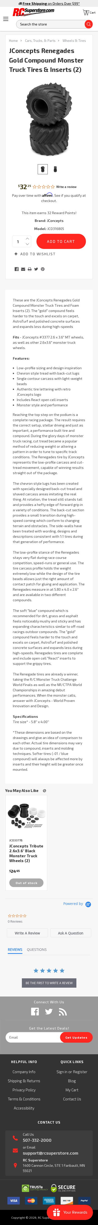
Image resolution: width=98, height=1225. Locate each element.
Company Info (24, 1071)
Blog (72, 1080)
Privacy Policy (24, 1090)
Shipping (15, 1080)
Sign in (62, 1071)
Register (80, 1071)
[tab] (27, 932)
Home (13, 41)
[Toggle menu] (6, 19)
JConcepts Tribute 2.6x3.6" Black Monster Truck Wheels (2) (26, 853)
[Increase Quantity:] (27, 238)
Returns (33, 1080)
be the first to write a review (49, 983)
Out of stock (26, 883)
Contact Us (72, 1099)
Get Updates (76, 1037)
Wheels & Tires (74, 41)
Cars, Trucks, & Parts (40, 41)
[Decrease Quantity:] (27, 244)
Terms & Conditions (24, 1099)
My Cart (72, 1090)
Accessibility (24, 1108)
